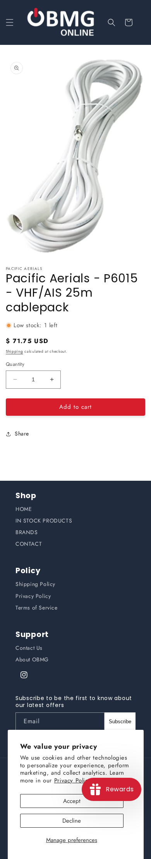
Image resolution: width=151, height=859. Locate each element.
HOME (23, 509)
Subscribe (120, 721)
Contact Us (29, 648)
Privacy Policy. (73, 780)
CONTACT (28, 544)
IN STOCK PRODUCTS (43, 520)
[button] (9, 22)
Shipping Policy (35, 584)
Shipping (14, 351)
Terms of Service (36, 607)
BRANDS (26, 532)
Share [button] (22, 433)
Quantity (15, 364)
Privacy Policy (33, 596)
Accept (72, 801)
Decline (71, 820)
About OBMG (32, 659)
